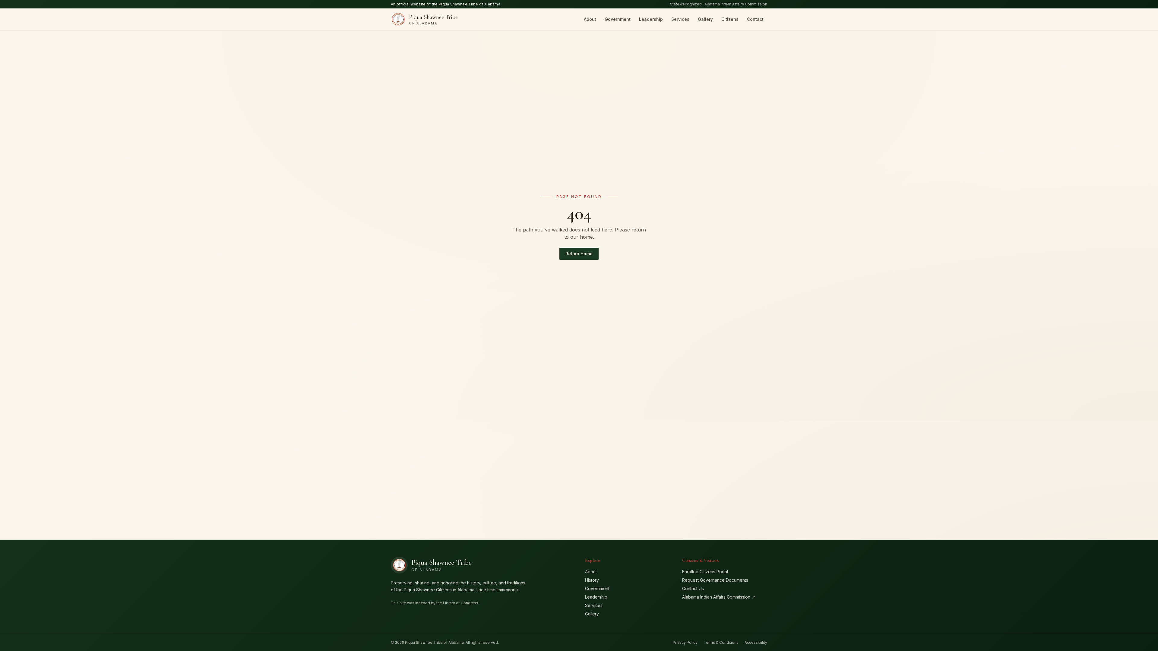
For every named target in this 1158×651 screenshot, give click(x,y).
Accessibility (756, 642)
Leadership (651, 19)
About (590, 19)
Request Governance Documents (715, 580)
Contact (755, 19)
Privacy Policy (685, 642)
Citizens (730, 19)
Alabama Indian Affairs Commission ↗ (718, 596)
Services (680, 19)
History (592, 580)
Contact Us (693, 588)
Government (618, 19)
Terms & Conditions (721, 642)
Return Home (579, 253)
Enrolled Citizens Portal (705, 571)
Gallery (705, 19)
